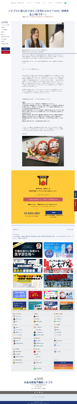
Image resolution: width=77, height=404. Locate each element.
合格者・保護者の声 (26, 236)
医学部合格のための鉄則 (36, 236)
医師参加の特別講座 (39, 321)
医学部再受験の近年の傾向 (39, 343)
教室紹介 (57, 327)
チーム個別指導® (36, 324)
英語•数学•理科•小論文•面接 (40, 334)
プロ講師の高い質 (58, 318)
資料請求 (54, 212)
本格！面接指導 (18, 354)
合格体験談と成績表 (4, 43)
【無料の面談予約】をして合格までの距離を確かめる (43, 199)
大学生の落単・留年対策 (19, 362)
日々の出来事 (17, 236)
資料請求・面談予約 (39, 368)
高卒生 (16, 316)
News (62, 23)
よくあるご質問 (58, 334)
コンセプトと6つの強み (19, 329)
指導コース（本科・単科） (17, 313)
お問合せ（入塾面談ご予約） (63, 365)
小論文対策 (37, 318)
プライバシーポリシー (42, 396)
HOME (23, 16)
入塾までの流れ (58, 321)
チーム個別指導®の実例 (39, 332)
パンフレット (58, 345)
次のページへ (69, 229)
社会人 (16, 321)
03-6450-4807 (32, 213)
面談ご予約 (6, 52)
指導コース (3, 34)
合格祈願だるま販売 (39, 362)
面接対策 (37, 316)
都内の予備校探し (58, 332)
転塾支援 (37, 354)
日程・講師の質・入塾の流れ (58, 313)
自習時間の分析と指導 (5, 36)
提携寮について (58, 329)
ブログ (27, 16)
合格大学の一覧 (18, 340)
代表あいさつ (17, 327)
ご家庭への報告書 (38, 329)
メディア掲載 (58, 351)
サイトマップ (35, 396)
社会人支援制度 (38, 340)
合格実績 (2, 41)
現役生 (16, 318)
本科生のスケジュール (59, 316)
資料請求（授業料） (63, 362)
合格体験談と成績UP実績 (19, 343)
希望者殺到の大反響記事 (39, 345)
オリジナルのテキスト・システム (64, 236)
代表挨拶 (2, 27)
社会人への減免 (38, 356)
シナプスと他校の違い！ (19, 334)
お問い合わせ (24, 133)
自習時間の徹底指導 (18, 351)
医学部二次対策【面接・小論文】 (48, 236)
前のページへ (16, 229)
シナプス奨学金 (38, 351)
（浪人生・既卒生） (19, 316)
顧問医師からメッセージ (19, 332)
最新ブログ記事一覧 (23, 238)
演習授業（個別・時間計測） (20, 356)
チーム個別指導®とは (39, 327)
